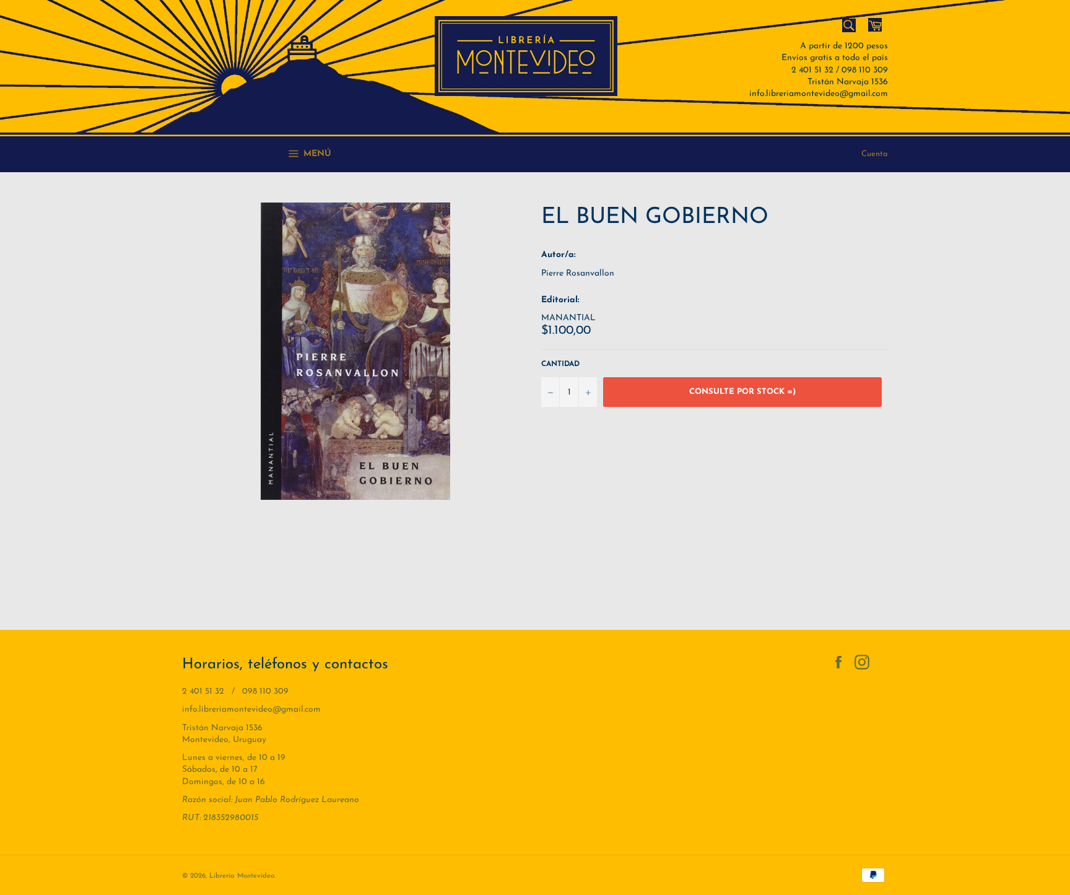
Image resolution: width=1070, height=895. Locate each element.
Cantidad (560, 364)
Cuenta (874, 154)
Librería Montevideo (241, 876)
